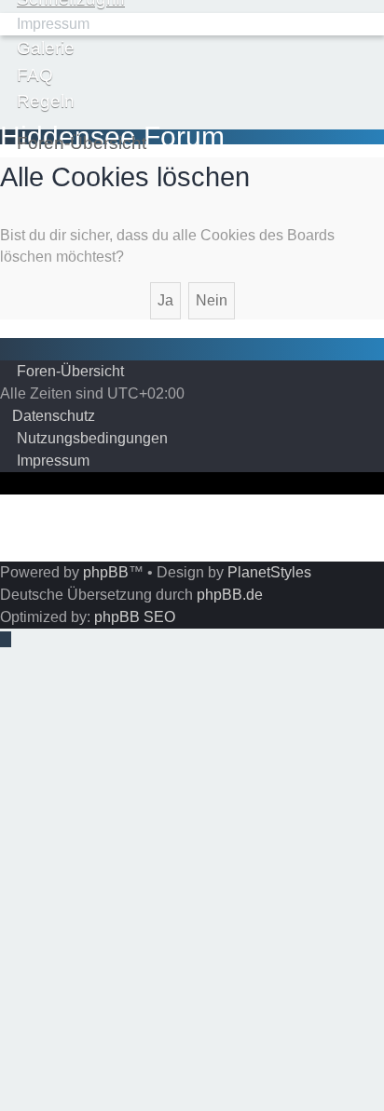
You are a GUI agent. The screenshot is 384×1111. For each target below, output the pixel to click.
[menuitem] (44, 24)
